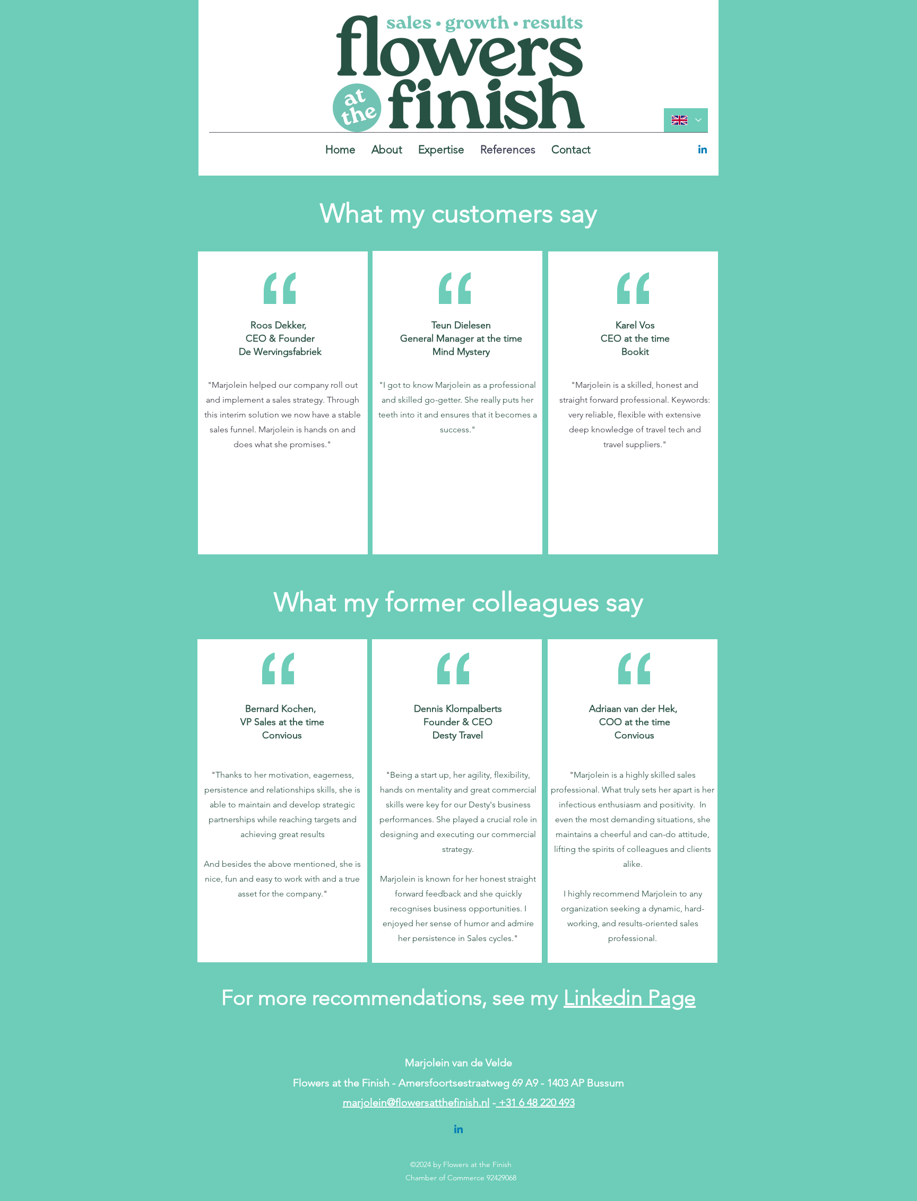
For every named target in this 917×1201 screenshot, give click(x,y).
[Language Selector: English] (686, 120)
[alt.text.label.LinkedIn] (702, 150)
